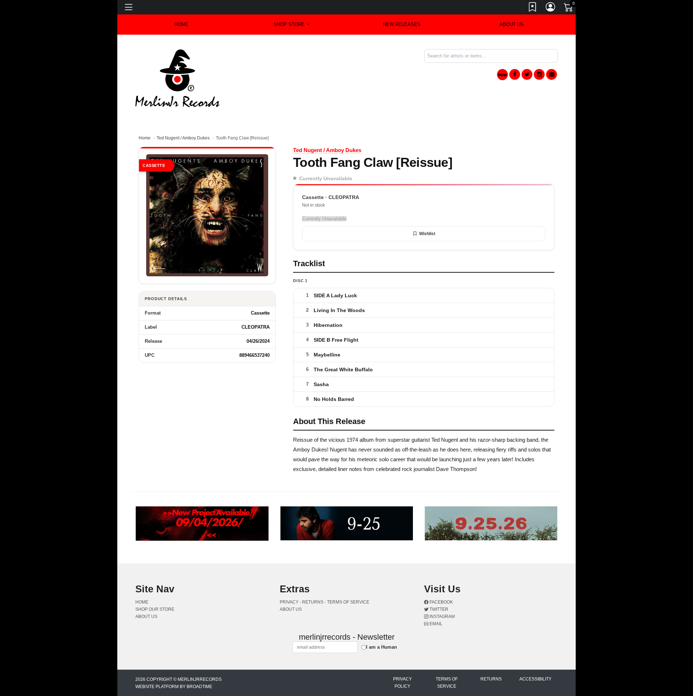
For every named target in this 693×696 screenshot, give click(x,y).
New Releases (401, 24)
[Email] (551, 74)
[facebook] (515, 74)
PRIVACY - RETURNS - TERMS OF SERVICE (324, 602)
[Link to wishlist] (533, 8)
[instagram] (539, 74)
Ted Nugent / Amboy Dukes (183, 138)
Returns (491, 679)
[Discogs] (502, 74)
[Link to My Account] (551, 8)
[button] (291, 24)
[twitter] (527, 74)
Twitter (438, 609)
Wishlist (427, 233)
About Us (512, 24)
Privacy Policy (402, 682)
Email (435, 623)
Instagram (441, 616)
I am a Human (381, 647)
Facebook (440, 602)
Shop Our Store (154, 609)
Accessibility (535, 679)
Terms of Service (447, 682)
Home (145, 138)
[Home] (177, 78)
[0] (569, 8)
